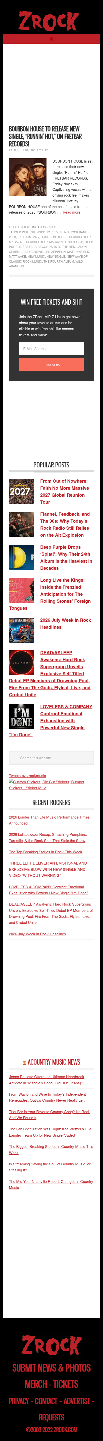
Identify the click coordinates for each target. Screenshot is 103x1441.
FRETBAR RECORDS (38, 246)
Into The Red (64, 246)
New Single (55, 256)
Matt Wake (17, 256)
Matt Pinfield (78, 251)
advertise (77, 1401)
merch (36, 1384)
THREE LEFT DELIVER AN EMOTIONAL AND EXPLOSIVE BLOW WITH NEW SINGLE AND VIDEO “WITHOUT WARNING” (48, 869)
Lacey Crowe (32, 251)
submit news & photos (51, 1368)
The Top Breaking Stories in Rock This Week (45, 851)
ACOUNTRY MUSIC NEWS (54, 1062)
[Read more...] (73, 212)
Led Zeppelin (55, 251)
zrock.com (65, 1429)
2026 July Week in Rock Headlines (37, 933)
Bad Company (28, 237)
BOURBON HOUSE (54, 237)
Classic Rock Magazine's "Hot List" (54, 242)
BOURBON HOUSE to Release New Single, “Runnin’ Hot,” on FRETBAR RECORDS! (45, 136)
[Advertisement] (51, 87)
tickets (65, 1384)
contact (46, 1401)
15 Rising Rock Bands (72, 232)
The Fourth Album (59, 261)
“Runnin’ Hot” (42, 232)
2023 (12, 237)
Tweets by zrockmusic (27, 775)
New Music (36, 256)
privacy (19, 1401)
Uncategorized (43, 227)
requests (51, 1417)
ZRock (51, 21)
